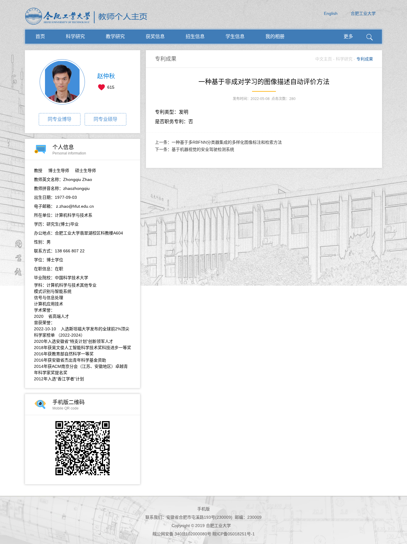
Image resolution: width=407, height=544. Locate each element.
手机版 (203, 509)
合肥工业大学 (363, 13)
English (331, 13)
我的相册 (275, 36)
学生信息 (235, 36)
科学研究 (75, 36)
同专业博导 (60, 119)
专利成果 (364, 59)
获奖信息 (155, 36)
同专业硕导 (105, 119)
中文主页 (323, 59)
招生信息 (195, 36)
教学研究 (115, 36)
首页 (40, 36)
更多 (348, 36)
